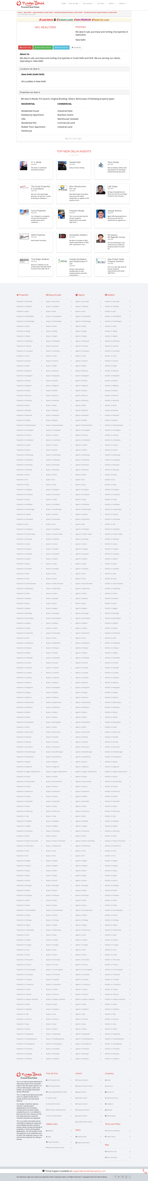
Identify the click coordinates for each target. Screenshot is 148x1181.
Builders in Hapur (111, 564)
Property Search (82, 1080)
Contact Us (110, 1092)
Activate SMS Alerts (53, 1104)
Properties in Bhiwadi (24, 410)
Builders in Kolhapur (112, 648)
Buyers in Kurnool (52, 663)
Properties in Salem (23, 900)
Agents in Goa (80, 524)
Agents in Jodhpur (82, 623)
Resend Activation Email (56, 1147)
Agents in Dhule (81, 475)
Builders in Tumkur (111, 989)
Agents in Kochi (81, 638)
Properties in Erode (23, 499)
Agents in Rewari (81, 890)
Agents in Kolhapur (82, 648)
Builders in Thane (111, 955)
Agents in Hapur (81, 564)
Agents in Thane (81, 955)
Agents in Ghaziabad (83, 519)
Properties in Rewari (23, 890)
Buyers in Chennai (52, 435)
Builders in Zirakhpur (112, 1059)
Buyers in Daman (52, 450)
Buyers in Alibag (51, 331)
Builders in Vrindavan (112, 1049)
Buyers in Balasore (52, 371)
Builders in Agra (110, 311)
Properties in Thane (23, 955)
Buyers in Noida (51, 806)
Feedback (109, 1104)
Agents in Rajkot (81, 875)
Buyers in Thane (51, 955)
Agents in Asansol (81, 361)
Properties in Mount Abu (25, 732)
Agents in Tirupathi (82, 979)
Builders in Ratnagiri (112, 885)
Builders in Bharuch (112, 395)
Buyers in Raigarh (52, 866)
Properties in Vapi (23, 1014)
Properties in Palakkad (24, 821)
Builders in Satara (111, 905)
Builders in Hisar (110, 574)
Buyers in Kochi (51, 638)
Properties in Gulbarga (24, 539)
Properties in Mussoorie (25, 747)
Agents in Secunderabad (84, 910)
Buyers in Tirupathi (52, 979)
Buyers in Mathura (52, 697)
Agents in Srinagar (82, 945)
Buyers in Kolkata (52, 653)
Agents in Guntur (81, 544)
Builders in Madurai (112, 682)
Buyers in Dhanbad (52, 470)
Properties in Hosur (23, 579)
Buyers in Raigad (51, 861)
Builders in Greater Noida (113, 534)
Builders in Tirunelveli (112, 974)
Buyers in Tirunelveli (53, 974)
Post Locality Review (54, 1116)
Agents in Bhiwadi (82, 410)
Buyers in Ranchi (51, 880)
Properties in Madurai (24, 682)
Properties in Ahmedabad (25, 316)
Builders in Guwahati (112, 554)
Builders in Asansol (111, 361)
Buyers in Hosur (51, 579)
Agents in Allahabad (82, 341)
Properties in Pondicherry (25, 846)
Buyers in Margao (52, 692)
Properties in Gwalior (24, 559)
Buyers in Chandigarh (53, 430)
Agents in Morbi (81, 727)
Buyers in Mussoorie (53, 747)
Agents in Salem (81, 900)
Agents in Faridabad (82, 504)
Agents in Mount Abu (83, 732)
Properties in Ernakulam (25, 494)
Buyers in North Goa (53, 811)
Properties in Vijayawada (25, 1034)
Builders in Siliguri (111, 925)
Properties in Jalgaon (24, 608)
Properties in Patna (23, 836)
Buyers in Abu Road (52, 301)
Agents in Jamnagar (82, 613)
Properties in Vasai (23, 1024)
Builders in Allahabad (112, 341)
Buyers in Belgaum (52, 386)
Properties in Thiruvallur (25, 960)
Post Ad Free (73, 3)
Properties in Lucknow (24, 673)
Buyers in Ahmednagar (54, 321)
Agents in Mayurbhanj (83, 702)
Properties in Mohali (23, 717)
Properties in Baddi (23, 366)
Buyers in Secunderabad (54, 910)
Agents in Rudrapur (82, 895)
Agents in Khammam (83, 633)
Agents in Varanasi (82, 1019)
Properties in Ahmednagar (25, 321)
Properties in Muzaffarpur (25, 757)
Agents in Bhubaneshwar (84, 425)
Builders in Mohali (111, 717)
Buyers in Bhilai (51, 405)
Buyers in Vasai (51, 1024)
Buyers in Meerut (52, 712)
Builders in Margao (111, 692)
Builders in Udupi (111, 1004)
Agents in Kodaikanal (83, 643)
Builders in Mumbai (111, 737)
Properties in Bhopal (23, 420)
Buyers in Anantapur (53, 351)
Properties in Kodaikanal (25, 643)
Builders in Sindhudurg (113, 930)
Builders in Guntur (111, 544)
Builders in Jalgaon (111, 608)
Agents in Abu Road (82, 301)
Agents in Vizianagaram (83, 1044)
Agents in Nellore (81, 796)
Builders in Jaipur (111, 603)
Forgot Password (53, 1142)
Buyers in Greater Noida (54, 534)
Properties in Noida (23, 806)
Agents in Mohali (81, 717)
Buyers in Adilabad (52, 306)
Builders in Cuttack (111, 445)
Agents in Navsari (81, 786)
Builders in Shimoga (112, 920)
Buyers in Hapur (51, 564)
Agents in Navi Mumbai (83, 781)
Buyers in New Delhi (53, 801)
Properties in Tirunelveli (25, 974)
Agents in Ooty (80, 816)
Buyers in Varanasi (52, 1019)
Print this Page (74, 138)
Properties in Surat (23, 950)
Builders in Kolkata (111, 653)
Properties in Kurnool (24, 663)
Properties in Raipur (23, 871)
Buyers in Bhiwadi (52, 410)
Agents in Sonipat (81, 940)
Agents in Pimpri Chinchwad (85, 841)
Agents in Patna (81, 836)
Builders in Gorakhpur (112, 529)
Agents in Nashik (81, 777)
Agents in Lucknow (82, 673)
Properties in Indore (23, 593)
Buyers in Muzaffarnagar (54, 752)
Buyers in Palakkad (52, 821)
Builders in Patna (111, 836)
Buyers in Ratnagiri (52, 885)
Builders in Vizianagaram (113, 1044)
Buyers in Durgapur (52, 489)
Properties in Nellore (24, 796)
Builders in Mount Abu (112, 732)
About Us (109, 1086)
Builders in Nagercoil (112, 767)
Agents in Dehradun (82, 465)
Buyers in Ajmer (51, 326)
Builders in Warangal (112, 1054)
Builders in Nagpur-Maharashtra (116, 772)
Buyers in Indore (51, 593)
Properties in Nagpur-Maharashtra (28, 772)
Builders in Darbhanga (112, 455)
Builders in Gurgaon (112, 549)
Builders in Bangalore (112, 376)
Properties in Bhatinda (24, 400)
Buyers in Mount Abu (53, 732)
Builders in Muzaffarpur (113, 757)
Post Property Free (53, 1080)
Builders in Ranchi (111, 880)
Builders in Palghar (111, 826)
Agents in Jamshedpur (83, 618)
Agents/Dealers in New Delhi (43, 12)
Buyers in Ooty (51, 816)
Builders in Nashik (111, 777)
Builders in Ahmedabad (113, 316)
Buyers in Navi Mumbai (54, 781)
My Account (87, 3)
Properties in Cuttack (24, 445)
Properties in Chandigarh (25, 430)
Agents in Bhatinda (82, 400)
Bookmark (77, 47)
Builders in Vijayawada (112, 1034)
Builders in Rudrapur (112, 895)
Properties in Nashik (23, 777)
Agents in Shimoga (82, 920)
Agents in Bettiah (81, 390)
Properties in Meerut (24, 712)
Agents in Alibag (81, 331)
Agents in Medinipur (82, 707)
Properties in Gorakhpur (25, 529)
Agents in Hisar (81, 574)
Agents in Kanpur (81, 628)
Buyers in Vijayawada (53, 1034)
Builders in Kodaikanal (112, 643)
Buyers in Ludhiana (52, 678)
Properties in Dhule (23, 475)
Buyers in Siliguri (52, 925)
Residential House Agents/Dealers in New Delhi (100, 12)
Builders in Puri (110, 856)
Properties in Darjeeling (25, 460)
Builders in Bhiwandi (112, 415)
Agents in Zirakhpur (82, 1059)
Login (49, 1137)
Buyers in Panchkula (53, 831)
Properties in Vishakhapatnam (27, 1039)
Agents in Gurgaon (82, 549)
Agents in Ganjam (81, 514)
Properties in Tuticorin (24, 994)
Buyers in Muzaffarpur (53, 757)
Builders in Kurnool (111, 663)
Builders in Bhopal (111, 420)
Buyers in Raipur (51, 871)
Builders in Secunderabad (114, 910)
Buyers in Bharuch (52, 395)
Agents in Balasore (82, 371)
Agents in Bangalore (82, 376)
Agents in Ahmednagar (83, 321)
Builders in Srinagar (112, 945)
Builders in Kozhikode (112, 658)
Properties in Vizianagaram (26, 1044)
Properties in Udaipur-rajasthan (27, 999)
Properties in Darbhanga (25, 455)
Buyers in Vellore (51, 1029)
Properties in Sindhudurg (25, 930)
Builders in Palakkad (112, 821)
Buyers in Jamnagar (52, 613)
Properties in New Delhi (25, 801)
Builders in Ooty (110, 816)
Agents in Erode (81, 499)
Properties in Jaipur (23, 603)
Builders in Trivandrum (113, 984)
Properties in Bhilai (23, 405)
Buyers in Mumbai (52, 737)
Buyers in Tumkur (52, 989)
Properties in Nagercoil (24, 767)
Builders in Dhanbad (112, 470)
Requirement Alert (83, 1143)
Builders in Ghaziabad (112, 519)
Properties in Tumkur (24, 989)
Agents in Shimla (81, 915)
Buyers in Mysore (52, 762)
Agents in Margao (81, 692)
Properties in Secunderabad (26, 910)
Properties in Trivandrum (25, 984)
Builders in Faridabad (112, 504)
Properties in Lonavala (24, 668)
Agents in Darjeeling (82, 460)
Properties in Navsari (24, 786)
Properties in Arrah (23, 356)
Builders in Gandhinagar (113, 509)
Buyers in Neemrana (53, 791)
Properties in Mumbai (24, 737)
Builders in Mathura (112, 697)
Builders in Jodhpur (111, 623)
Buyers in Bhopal (52, 420)
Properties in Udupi (23, 1004)
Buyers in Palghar (52, 826)
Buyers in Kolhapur (52, 648)
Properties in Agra (23, 311)
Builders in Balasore (112, 371)
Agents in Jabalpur (82, 598)
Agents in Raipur (81, 871)
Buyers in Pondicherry (53, 846)
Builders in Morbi (111, 727)
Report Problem (62, 47)
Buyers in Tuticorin (52, 994)
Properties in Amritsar (24, 346)
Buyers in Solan (51, 935)
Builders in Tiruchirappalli (114, 970)
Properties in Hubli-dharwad (26, 583)
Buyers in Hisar (51, 574)
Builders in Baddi (111, 366)
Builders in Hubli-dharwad (114, 583)
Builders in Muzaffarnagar (114, 752)
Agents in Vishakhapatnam (85, 1039)
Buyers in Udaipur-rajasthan (55, 999)
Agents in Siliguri (81, 925)
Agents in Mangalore (83, 687)
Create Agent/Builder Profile (57, 1092)
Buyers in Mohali (51, 717)
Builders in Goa (110, 524)
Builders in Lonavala (112, 668)
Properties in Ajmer (23, 326)
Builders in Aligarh (111, 336)
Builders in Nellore (111, 796)
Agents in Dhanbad (82, 470)
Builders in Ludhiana (112, 678)
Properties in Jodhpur (24, 623)
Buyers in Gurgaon (52, 549)
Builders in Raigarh (111, 866)
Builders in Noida (111, 806)
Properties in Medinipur (25, 707)
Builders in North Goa (112, 811)
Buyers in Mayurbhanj (53, 702)
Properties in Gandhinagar (26, 509)
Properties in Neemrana (25, 791)
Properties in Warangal (24, 1054)
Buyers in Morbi (51, 727)
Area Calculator (111, 1157)
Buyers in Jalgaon (52, 608)
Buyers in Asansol (52, 361)
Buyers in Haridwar (52, 569)
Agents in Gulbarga (82, 539)
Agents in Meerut (81, 712)
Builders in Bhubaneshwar (114, 425)
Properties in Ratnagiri (24, 885)
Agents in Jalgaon (81, 608)
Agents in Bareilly (81, 381)
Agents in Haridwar (82, 569)
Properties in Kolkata (24, 653)
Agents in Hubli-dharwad (84, 583)
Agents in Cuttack (81, 445)
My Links (100, 3)
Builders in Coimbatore (113, 440)
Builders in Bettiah (111, 390)
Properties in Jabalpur (24, 598)
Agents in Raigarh (81, 866)
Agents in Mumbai (82, 737)
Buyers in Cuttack (52, 445)
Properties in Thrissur (24, 965)
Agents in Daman (81, 450)
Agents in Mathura (82, 697)
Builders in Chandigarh (113, 430)
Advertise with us (112, 1098)
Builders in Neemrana (112, 791)
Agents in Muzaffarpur (83, 757)
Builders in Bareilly (111, 381)
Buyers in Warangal (52, 1054)
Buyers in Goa (50, 524)
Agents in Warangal (82, 1054)
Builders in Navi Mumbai (113, 781)
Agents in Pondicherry (83, 846)
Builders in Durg (110, 485)
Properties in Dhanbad (24, 470)
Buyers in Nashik (51, 777)
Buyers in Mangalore (53, 687)
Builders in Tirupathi (112, 979)
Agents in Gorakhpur (83, 529)
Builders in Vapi (110, 1014)
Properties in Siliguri (23, 925)
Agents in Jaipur (81, 603)
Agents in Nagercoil (82, 767)
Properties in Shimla (23, 915)
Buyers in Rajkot (51, 875)
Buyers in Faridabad (53, 504)
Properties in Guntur (24, 544)
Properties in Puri (22, 856)
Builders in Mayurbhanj (113, 702)
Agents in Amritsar (82, 346)
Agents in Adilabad (82, 306)
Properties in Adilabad (24, 306)
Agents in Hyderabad (83, 588)
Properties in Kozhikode (25, 658)
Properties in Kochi (23, 638)
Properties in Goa (22, 524)
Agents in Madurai (82, 682)
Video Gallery (111, 1116)
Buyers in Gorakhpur (53, 529)
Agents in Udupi (81, 1004)
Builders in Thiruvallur (112, 960)
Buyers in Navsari (52, 786)
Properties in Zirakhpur (24, 1059)
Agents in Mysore (81, 762)
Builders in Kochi (110, 638)
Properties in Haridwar (24, 569)
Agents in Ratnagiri (82, 885)
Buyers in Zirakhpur (53, 1059)
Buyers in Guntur (52, 544)
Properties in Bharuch (24, 395)
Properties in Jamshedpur (25, 618)
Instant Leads (52, 1098)
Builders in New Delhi (112, 801)
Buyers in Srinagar (52, 945)
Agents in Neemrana (82, 791)
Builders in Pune (110, 851)
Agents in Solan (81, 935)
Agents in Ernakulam (83, 494)
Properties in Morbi (23, 727)
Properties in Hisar (23, 574)
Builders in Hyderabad (112, 588)
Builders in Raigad (111, 861)
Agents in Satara (81, 905)
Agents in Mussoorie (82, 747)
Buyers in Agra (51, 311)
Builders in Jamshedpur (113, 618)
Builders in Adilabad (112, 306)
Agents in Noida (81, 806)
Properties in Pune (23, 851)
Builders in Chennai (111, 435)
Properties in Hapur (23, 564)
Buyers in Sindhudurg (53, 930)
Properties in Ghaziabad (25, 519)
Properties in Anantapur (25, 351)
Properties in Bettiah (24, 390)
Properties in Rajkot (23, 875)
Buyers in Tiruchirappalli (54, 970)
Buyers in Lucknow (52, 673)
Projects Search (82, 1104)
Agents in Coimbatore (83, 440)
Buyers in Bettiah (52, 390)
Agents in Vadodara (82, 1009)
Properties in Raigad (23, 861)
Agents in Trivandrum (83, 984)
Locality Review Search (84, 1122)
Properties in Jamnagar (24, 613)
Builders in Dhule (111, 475)
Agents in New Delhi (82, 801)
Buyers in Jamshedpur (53, 618)
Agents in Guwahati (82, 554)
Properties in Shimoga (24, 920)
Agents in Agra (80, 311)
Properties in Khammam (25, 633)
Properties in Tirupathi (24, 979)
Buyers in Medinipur (53, 707)
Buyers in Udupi (51, 1004)
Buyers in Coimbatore (53, 440)
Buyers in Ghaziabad (53, 519)
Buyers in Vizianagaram (54, 1044)
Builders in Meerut (111, 712)
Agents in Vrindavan (82, 1049)
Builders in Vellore (111, 1029)
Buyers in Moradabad (53, 722)
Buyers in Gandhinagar (54, 509)
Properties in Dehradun (25, 465)
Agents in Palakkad (82, 821)
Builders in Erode (111, 499)
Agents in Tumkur (81, 989)
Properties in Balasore (24, 371)
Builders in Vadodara (112, 1009)
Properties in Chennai (24, 435)
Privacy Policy (110, 1137)
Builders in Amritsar (112, 346)
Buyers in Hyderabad (53, 588)
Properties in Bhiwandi (24, 415)
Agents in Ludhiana (82, 678)
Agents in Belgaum (82, 386)
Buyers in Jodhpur (52, 623)
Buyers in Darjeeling (53, 460)
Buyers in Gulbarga (52, 539)
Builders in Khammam (112, 633)
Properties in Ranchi (23, 880)
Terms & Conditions (113, 1131)
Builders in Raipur (111, 871)
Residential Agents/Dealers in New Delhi (68, 12)
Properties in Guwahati (24, 554)
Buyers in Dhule (51, 475)
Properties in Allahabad (25, 341)
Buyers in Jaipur (51, 603)
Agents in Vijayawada (83, 1034)
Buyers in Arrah (51, 356)
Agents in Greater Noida (84, 534)
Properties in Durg (23, 485)
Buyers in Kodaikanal (53, 643)
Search (111, 3)
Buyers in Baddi (51, 366)
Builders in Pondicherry (113, 846)
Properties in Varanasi (24, 1019)
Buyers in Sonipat (52, 940)
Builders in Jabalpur (112, 598)
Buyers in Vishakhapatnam (55, 1039)
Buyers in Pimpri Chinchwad (55, 841)
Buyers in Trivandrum (53, 984)
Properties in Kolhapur (24, 648)
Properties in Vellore (23, 1029)
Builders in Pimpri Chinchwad (115, 841)
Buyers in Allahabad (53, 341)
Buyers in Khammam (53, 633)
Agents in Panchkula (82, 831)
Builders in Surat (110, 950)
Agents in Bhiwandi (82, 415)
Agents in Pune (81, 851)
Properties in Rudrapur (24, 895)
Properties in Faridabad (25, 504)
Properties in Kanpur (24, 628)
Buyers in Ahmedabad (53, 316)
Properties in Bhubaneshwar (26, 425)
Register (50, 1131)
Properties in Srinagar (24, 945)
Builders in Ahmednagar (113, 321)
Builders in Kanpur (111, 628)
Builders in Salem (111, 900)
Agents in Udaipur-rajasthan (85, 999)
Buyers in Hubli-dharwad (54, 583)
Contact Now (26, 47)
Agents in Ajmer (81, 326)
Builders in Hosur (111, 579)
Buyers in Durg (51, 485)
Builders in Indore (111, 593)
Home (64, 3)
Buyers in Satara (51, 905)
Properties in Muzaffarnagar (26, 752)
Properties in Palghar (24, 826)
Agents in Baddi (81, 366)
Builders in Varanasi (112, 1019)
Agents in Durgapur (82, 489)
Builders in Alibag (111, 331)
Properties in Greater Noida (26, 534)
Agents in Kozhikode (82, 658)
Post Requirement (54, 1086)
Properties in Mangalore (25, 687)
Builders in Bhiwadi (111, 410)
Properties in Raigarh (24, 866)
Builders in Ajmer (111, 326)
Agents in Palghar (81, 826)
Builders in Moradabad (113, 722)
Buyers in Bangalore (53, 376)
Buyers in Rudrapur (52, 895)
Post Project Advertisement (56, 1110)
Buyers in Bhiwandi (52, 415)
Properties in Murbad (24, 742)
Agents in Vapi (80, 1014)
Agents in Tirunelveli (82, 974)
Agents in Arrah (81, 356)
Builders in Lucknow (112, 673)
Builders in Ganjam (111, 514)
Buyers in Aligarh (52, 336)
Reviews (109, 1110)
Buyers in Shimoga (52, 920)
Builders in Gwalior (111, 559)
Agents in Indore (81, 593)
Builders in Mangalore (112, 687)
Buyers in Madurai (52, 682)
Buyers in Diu (50, 480)
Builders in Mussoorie (112, 747)
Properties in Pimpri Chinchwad (27, 841)
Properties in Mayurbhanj (25, 702)
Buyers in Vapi (51, 1014)
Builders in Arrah (111, 356)
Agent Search (81, 1092)
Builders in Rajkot (111, 875)
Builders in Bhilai (111, 405)
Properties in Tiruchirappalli (26, 970)
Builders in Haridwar (112, 569)
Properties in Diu (22, 480)
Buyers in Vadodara (52, 1009)
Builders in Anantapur (112, 351)
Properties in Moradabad (25, 722)
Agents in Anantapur (83, 351)
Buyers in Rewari (51, 890)
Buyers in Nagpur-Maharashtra (56, 772)
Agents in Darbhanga (83, 455)
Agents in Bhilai (81, 405)
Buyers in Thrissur (52, 965)
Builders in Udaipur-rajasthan (115, 999)
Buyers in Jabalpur (52, 598)
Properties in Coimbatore (25, 440)
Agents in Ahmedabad (83, 316)
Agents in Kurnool (82, 663)
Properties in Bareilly (24, 381)
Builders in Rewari (111, 890)
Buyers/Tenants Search (85, 1086)
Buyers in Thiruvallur (53, 960)
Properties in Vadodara (24, 1009)
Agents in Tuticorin (82, 994)
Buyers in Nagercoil (52, 767)
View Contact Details (43, 47)
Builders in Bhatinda (112, 400)
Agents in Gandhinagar (83, 509)
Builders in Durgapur (112, 489)
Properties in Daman (24, 450)
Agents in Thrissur (82, 965)
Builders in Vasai (110, 1024)
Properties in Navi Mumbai (26, 781)
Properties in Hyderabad (25, 588)
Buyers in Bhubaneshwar (54, 425)
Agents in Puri (80, 856)
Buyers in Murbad (52, 742)
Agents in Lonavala (82, 668)
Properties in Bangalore (25, 376)
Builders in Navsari (111, 786)
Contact (122, 3)
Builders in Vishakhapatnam (114, 1039)
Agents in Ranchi (81, 880)
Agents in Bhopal (81, 420)
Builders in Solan (110, 935)
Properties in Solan (23, 935)
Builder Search (82, 1098)
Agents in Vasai (81, 1024)
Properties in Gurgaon (24, 549)
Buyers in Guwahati (52, 554)
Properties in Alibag (23, 331)
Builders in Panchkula (112, 831)
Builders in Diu (110, 480)
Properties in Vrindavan (25, 1049)
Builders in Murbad (111, 742)
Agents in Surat (81, 950)
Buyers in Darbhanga (53, 455)
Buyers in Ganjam (52, 514)
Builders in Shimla (111, 915)
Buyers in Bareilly (52, 381)
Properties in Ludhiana (24, 678)
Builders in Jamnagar (112, 613)
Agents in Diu (80, 480)
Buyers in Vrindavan (53, 1049)
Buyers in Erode (51, 499)
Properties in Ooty (23, 816)
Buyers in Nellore (52, 796)
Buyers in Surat (51, 950)
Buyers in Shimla (51, 915)
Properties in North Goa (25, 811)
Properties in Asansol (24, 361)
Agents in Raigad (81, 861)
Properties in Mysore (24, 762)
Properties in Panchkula (25, 831)
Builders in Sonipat (111, 940)
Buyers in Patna (51, 836)
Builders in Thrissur (111, 965)
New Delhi (27, 12)
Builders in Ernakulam (112, 494)
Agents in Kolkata (81, 653)
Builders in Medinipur (112, 707)
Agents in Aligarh (81, 336)
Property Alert (82, 1137)
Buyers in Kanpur (52, 628)
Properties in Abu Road (24, 301)
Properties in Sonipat (24, 940)
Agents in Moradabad (83, 722)
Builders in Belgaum (112, 386)
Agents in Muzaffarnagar (84, 752)
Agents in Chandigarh (83, 430)
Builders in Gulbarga (112, 539)
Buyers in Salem (51, 900)
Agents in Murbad (82, 742)
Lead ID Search (82, 1116)
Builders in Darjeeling (112, 460)
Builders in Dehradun (112, 465)
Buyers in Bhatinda (52, 400)
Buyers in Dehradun (53, 465)
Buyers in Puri (51, 856)
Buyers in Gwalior (52, 559)
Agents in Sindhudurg (83, 930)
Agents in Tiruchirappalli (84, 970)
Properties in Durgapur (24, 489)
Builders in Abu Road (112, 301)
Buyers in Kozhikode (53, 658)
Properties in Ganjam (24, 514)
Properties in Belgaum (24, 386)
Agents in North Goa (82, 811)
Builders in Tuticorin (112, 994)
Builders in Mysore (111, 762)
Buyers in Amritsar (52, 346)
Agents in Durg (81, 485)
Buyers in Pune (51, 851)
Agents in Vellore (81, 1029)
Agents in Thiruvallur (83, 960)
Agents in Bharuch (82, 395)
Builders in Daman (111, 450)
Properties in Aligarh (24, 336)
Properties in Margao (24, 692)
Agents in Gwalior (81, 559)
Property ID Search (83, 1110)
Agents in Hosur (81, 579)
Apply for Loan (112, 1151)
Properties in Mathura (24, 697)
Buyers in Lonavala (52, 668)
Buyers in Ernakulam (53, 494)
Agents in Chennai (82, 435)
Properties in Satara (23, 905)
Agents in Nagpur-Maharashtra (86, 772)
